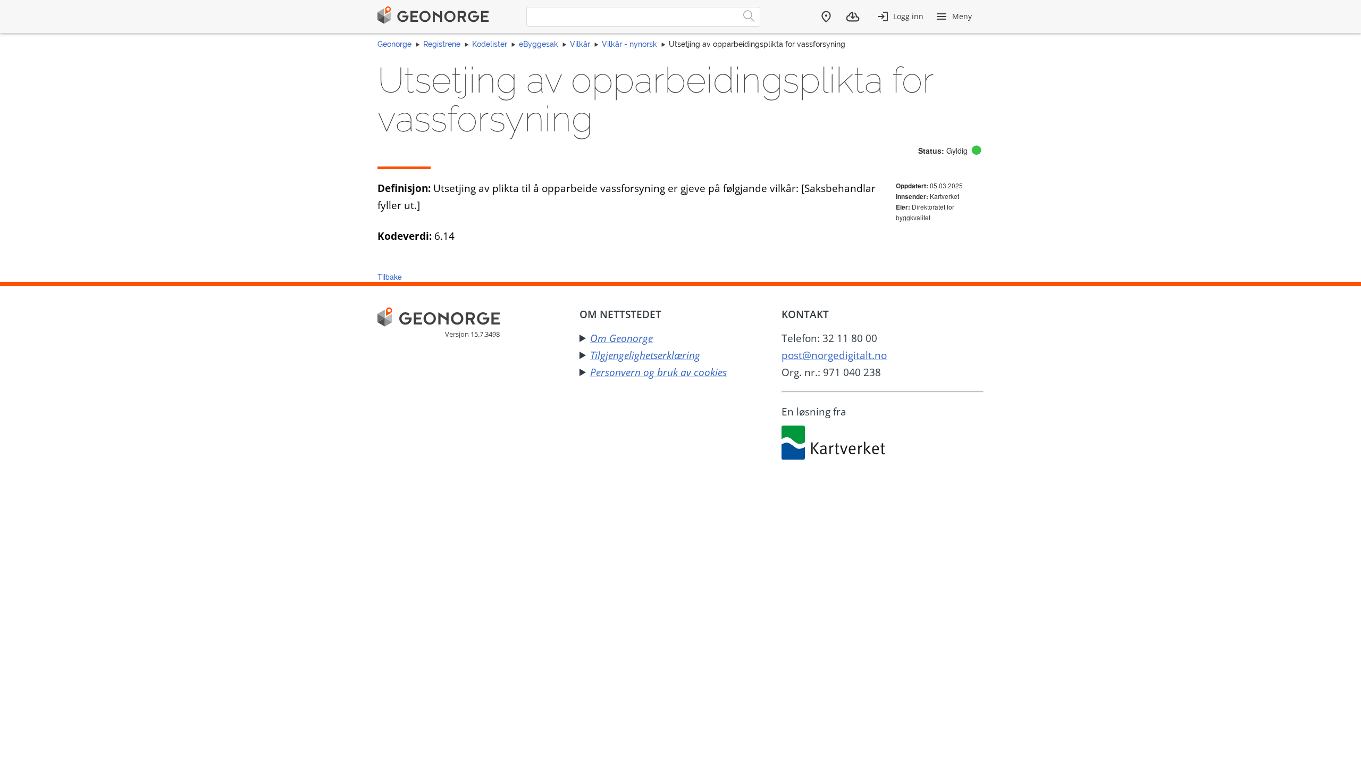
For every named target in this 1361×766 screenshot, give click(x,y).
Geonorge (394, 44)
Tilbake (389, 276)
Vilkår (580, 44)
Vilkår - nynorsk (629, 44)
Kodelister (489, 44)
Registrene (441, 44)
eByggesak (538, 44)
